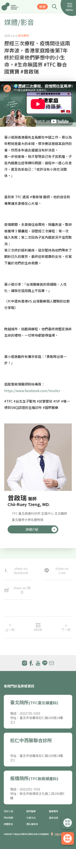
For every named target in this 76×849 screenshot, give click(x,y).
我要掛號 (67, 838)
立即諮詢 (67, 822)
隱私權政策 (32, 824)
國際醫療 (31, 811)
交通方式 (31, 817)
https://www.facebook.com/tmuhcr (32, 390)
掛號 (42, 6)
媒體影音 (8, 824)
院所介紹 (8, 811)
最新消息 (53, 817)
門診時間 (8, 817)
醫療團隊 (53, 811)
